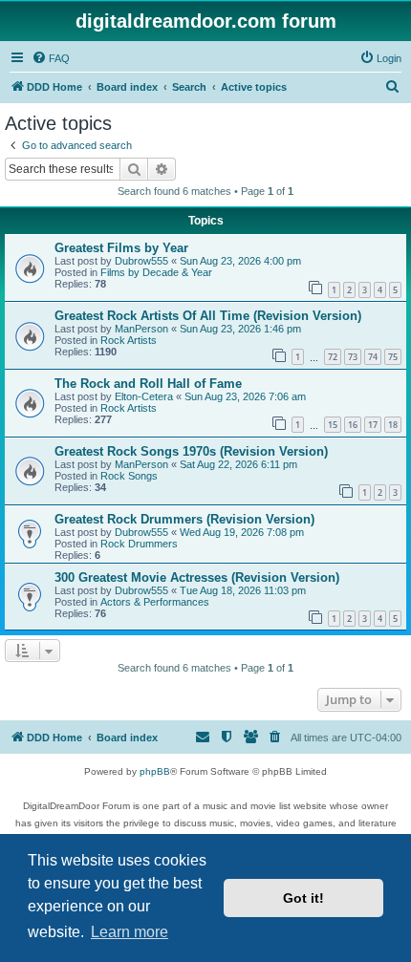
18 (393, 424)
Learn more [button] (129, 932)
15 (332, 424)
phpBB (155, 771)
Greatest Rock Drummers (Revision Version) (184, 519)
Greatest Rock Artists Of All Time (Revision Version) (207, 316)
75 (393, 357)
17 (373, 424)
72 (332, 357)
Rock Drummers (139, 543)
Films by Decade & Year (156, 272)
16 (352, 424)
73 (352, 357)
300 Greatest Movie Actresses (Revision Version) (196, 577)
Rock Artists (128, 340)
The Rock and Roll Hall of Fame (148, 383)
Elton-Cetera (144, 396)
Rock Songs (129, 475)
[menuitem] (51, 58)
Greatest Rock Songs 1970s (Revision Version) (191, 451)
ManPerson (141, 328)
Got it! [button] (303, 898)
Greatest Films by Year (121, 248)
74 (373, 357)
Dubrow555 (141, 261)
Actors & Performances (154, 602)
